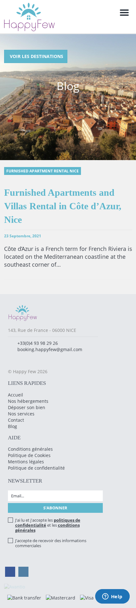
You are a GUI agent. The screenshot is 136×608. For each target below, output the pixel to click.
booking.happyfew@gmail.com (49, 349)
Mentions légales (26, 462)
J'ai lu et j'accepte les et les (47, 525)
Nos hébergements (28, 401)
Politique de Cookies (29, 455)
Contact (16, 420)
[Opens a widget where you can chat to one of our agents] (112, 597)
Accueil (15, 395)
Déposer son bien (26, 407)
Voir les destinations (36, 56)
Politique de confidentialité (36, 468)
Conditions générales (30, 449)
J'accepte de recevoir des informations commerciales (50, 543)
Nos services (21, 414)
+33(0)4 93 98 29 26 (37, 343)
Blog (12, 426)
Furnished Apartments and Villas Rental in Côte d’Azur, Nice (62, 206)
